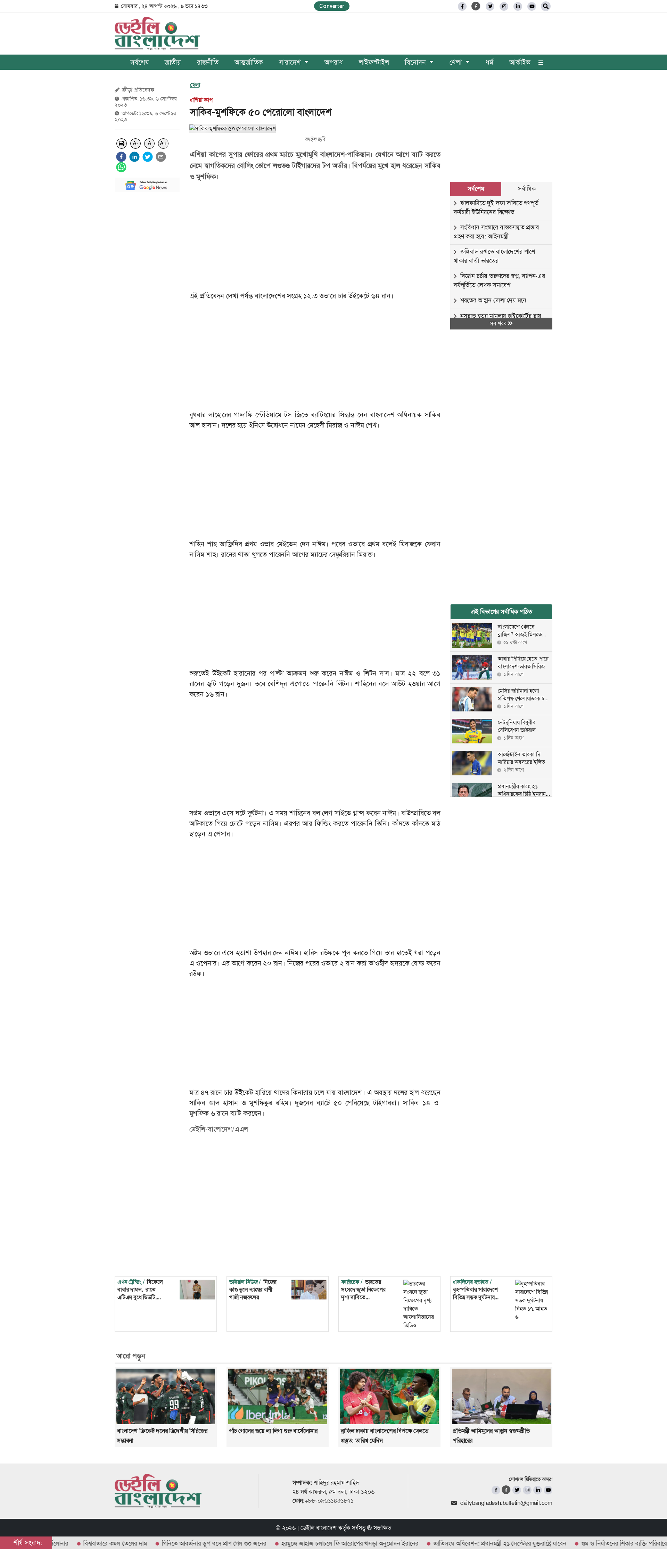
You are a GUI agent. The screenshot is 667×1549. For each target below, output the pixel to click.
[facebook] (121, 157)
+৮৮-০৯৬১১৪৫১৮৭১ (329, 1501)
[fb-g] (476, 6)
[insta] (527, 1490)
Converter (331, 6)
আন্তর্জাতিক (248, 62)
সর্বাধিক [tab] (526, 189)
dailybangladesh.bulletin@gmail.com (506, 1503)
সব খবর (499, 323)
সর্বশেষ (139, 62)
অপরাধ (333, 62)
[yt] (531, 6)
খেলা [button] (456, 62)
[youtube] (548, 1490)
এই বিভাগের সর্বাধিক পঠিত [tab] (501, 612)
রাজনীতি (208, 62)
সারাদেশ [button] (291, 62)
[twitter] (490, 6)
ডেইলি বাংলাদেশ (318, 1528)
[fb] (462, 6)
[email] (161, 157)
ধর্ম (489, 62)
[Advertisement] (147, 302)
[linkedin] (517, 6)
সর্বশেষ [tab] (476, 189)
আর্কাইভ (519, 62)
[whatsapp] (121, 167)
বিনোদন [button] (416, 62)
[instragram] (504, 6)
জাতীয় (173, 62)
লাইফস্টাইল (374, 62)
